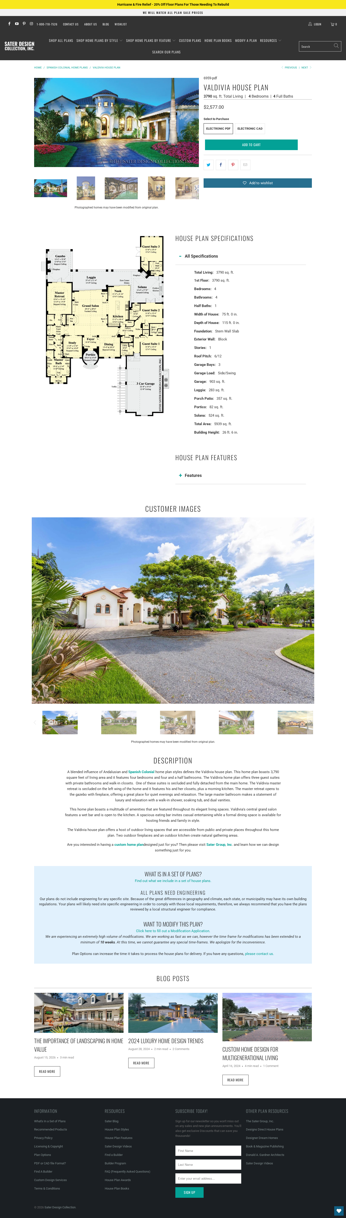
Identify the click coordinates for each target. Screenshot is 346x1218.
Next (305, 67)
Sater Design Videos (118, 1146)
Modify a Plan (246, 40)
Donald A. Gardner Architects (265, 1155)
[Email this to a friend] (245, 165)
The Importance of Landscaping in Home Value (78, 1044)
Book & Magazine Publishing (265, 1146)
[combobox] (320, 46)
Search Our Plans (166, 51)
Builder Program (115, 1163)
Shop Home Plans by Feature (149, 40)
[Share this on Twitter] (209, 165)
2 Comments (181, 1049)
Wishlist (121, 24)
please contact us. (259, 954)
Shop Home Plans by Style (97, 40)
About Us (90, 24)
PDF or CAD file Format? (50, 1163)
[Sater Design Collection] (19, 46)
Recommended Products (50, 1129)
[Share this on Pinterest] (233, 165)
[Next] (195, 122)
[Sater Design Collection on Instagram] (31, 24)
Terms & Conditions (47, 1188)
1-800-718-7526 (47, 24)
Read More (47, 1071)
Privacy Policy (43, 1138)
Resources (269, 40)
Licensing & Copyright (48, 1146)
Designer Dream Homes (262, 1138)
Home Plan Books (218, 40)
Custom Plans (190, 40)
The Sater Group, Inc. (260, 1121)
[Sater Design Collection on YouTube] (16, 24)
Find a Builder (114, 1155)
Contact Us (71, 24)
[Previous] (37, 122)
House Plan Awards (118, 1180)
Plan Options (42, 1155)
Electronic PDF (218, 128)
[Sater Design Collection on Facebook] (9, 24)
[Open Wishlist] (339, 1211)
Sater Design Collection (60, 1207)
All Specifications (201, 256)
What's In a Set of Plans (50, 1121)
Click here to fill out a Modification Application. (173, 926)
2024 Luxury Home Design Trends (165, 1040)
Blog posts (173, 978)
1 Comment (270, 1066)
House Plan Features (119, 1138)
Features (193, 475)
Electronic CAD (249, 128)
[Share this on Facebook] (221, 165)
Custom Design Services (50, 1180)
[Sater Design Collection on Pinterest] (24, 24)
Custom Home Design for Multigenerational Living (250, 1053)
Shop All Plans (61, 40)
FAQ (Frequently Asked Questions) (127, 1171)
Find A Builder (43, 1171)
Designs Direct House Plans (264, 1129)
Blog (106, 24)
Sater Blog (111, 1121)
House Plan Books (117, 1188)
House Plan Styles (117, 1129)
